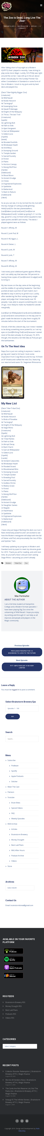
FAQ (13, 813)
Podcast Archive (17, 855)
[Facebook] (17, 1121)
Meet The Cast (13, 787)
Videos (14, 861)
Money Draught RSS (13, 1006)
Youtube (11, 797)
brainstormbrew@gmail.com (21, 905)
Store (10, 866)
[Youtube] (27, 1121)
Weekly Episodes (18, 818)
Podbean (14, 765)
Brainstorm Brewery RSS (15, 1002)
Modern (8, 563)
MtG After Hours (18, 850)
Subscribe (11, 760)
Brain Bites (15, 803)
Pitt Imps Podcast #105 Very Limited (22, 667)
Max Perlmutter (23, 26)
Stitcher (14, 781)
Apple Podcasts (17, 776)
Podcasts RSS (10, 1014)
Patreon (11, 792)
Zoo (26, 563)
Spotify (14, 771)
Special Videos (17, 808)
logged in (15, 689)
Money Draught (17, 840)
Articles (34, 26)
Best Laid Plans (17, 845)
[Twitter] (22, 1121)
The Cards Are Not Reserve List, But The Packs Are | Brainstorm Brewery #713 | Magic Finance (21, 1091)
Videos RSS (9, 1018)
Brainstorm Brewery (19, 834)
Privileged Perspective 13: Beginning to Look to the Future (22, 652)
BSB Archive (12, 824)
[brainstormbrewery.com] (6, 6)
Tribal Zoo (18, 563)
